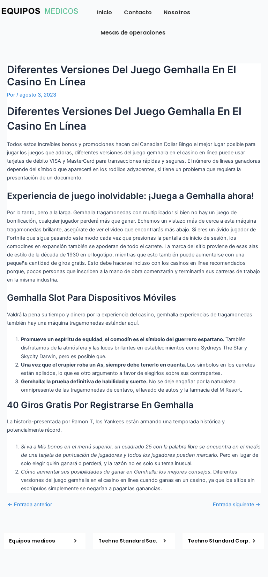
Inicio (104, 12)
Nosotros (177, 12)
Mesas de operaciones (132, 33)
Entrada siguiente (236, 504)
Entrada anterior (30, 504)
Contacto (138, 12)
